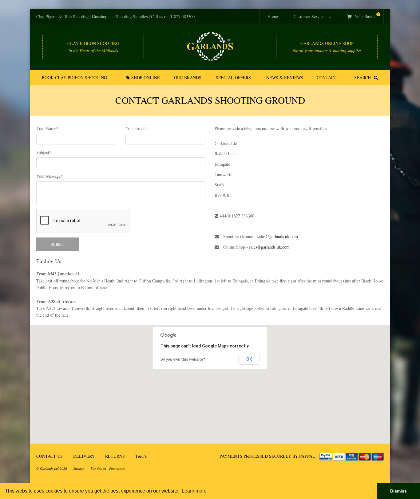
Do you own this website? (182, 359)
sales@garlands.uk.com (277, 236)
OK (249, 359)
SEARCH (364, 77)
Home (272, 16)
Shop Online (145, 77)
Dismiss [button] (398, 491)
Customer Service (310, 16)
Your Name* (47, 128)
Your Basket (365, 15)
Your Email (135, 128)
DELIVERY (84, 456)
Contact (326, 77)
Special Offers (233, 77)
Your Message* (49, 176)
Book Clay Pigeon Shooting (74, 77)
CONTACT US (49, 456)
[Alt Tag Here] (210, 47)
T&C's (141, 456)
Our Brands (187, 77)
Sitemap (79, 468)
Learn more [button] (194, 490)
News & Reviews (284, 77)
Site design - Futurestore (108, 468)
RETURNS (115, 456)
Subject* (43, 152)
